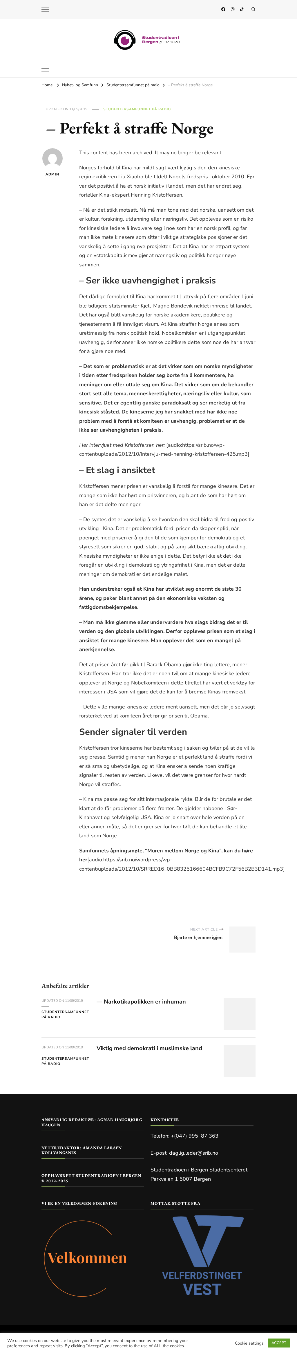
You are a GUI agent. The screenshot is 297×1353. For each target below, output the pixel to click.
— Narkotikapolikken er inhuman (141, 1002)
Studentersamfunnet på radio (137, 109)
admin (52, 174)
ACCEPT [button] (278, 1342)
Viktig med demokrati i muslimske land (149, 1048)
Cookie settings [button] (249, 1343)
